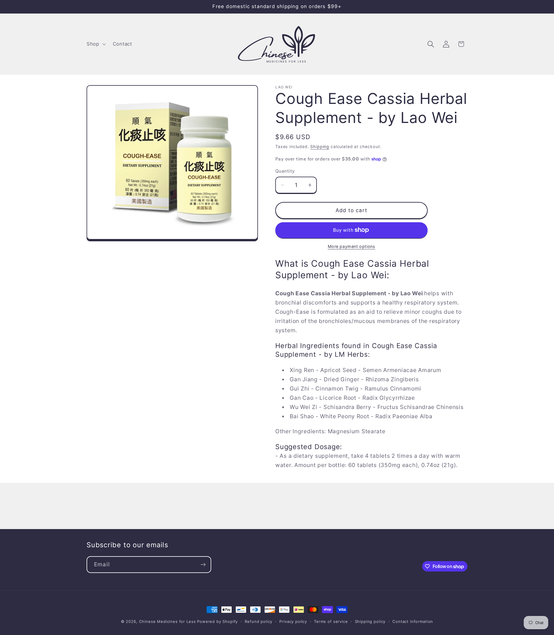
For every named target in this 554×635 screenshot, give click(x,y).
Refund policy (258, 621)
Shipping (319, 146)
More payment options (351, 246)
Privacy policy (293, 621)
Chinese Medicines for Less (167, 621)
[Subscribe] (203, 564)
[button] (96, 44)
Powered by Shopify (217, 621)
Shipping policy (370, 621)
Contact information (412, 621)
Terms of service (331, 621)
